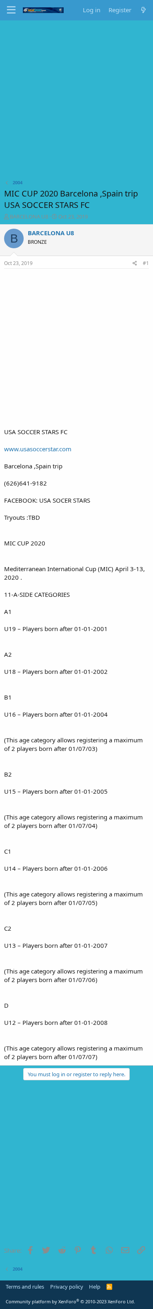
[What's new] (143, 10)
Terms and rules (25, 1286)
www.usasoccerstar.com (37, 449)
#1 (146, 263)
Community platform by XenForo (70, 1301)
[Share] (135, 263)
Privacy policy (66, 1286)
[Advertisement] (76, 100)
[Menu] (11, 10)
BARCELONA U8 (29, 216)
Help (94, 1286)
